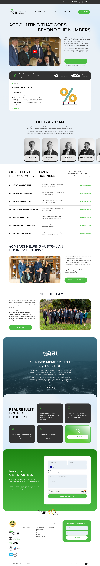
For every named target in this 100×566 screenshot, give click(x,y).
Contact (51, 525)
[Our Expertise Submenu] (53, 11)
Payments (51, 521)
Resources (72, 11)
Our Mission (26, 523)
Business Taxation (40, 525)
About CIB (38, 11)
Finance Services (40, 527)
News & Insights (53, 523)
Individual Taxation (40, 523)
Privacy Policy (48, 563)
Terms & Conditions (38, 563)
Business (52, 473)
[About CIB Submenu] (42, 11)
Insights (65, 11)
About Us (25, 521)
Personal (62, 473)
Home (31, 11)
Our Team (58, 11)
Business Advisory (40, 536)
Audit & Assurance (40, 521)
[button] (12, 83)
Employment (26, 527)
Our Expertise (48, 11)
